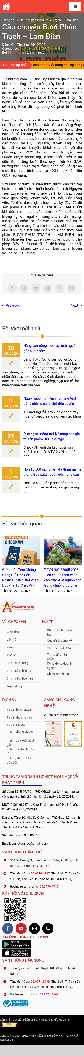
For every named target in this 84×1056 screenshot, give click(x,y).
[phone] (47, 928)
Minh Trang (16, 52)
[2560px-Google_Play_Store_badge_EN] (16, 942)
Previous (13, 305)
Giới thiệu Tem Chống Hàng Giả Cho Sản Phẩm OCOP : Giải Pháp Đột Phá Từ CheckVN (21, 550)
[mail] (34, 928)
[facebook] (7, 928)
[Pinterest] (59, 288)
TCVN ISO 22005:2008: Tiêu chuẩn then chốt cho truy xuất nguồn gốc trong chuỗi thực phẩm (63, 550)
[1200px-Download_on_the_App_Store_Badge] (16, 950)
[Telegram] (47, 288)
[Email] (71, 288)
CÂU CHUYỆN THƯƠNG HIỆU (41, 49)
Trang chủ (9, 20)
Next (74, 305)
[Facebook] (12, 288)
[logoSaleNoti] (15, 1000)
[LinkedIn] (36, 288)
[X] (24, 288)
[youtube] (21, 928)
